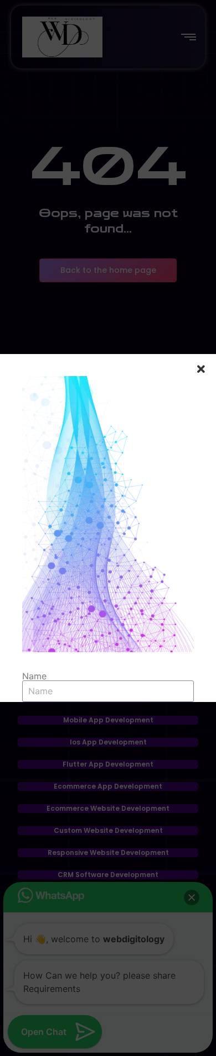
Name (34, 676)
